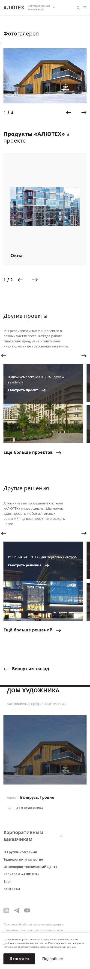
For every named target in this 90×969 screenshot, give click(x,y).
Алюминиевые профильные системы (36, 704)
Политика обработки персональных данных (33, 924)
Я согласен (19, 958)
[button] (68, 112)
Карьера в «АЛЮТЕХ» (21, 874)
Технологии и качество (23, 859)
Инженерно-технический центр (30, 866)
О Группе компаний (20, 852)
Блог (7, 881)
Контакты (11, 888)
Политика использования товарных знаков (33, 930)
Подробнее (52, 958)
